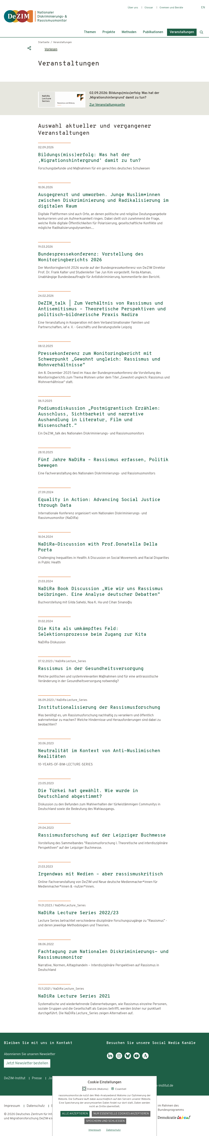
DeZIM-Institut (14, 1078)
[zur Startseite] (35, 13)
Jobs (51, 1078)
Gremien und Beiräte (171, 7)
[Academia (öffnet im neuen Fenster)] (145, 1058)
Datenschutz (36, 1106)
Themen (90, 32)
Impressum (12, 1106)
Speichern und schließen (105, 1121)
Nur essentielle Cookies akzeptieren (121, 1113)
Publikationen (153, 32)
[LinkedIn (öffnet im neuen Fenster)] (110, 1058)
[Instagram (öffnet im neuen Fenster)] (119, 1058)
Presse (37, 1078)
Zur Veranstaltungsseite (107, 105)
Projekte (108, 32)
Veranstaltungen (182, 32)
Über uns (133, 7)
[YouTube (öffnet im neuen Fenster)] (136, 1058)
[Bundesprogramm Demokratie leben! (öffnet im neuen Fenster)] (174, 1117)
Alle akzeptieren (75, 1113)
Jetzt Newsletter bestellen (27, 1063)
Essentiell (120, 1089)
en (203, 7)
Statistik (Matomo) (97, 1089)
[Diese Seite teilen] (29, 48)
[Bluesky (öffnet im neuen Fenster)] (128, 1058)
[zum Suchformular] (201, 32)
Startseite (43, 42)
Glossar (149, 7)
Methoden (129, 32)
